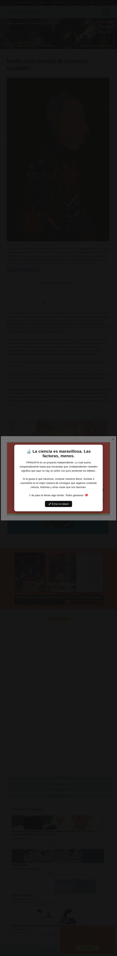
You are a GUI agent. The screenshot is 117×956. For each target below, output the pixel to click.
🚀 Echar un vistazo (58, 504)
